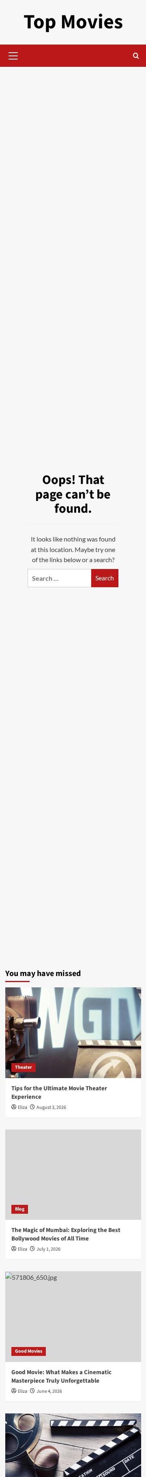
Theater (23, 1067)
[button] (13, 55)
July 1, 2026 (48, 1249)
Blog (19, 1209)
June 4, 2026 (49, 1391)
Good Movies (28, 1351)
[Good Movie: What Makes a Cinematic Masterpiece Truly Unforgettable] (73, 1316)
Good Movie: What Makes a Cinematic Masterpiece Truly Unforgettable (61, 1376)
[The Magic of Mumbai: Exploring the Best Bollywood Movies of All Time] (73, 1175)
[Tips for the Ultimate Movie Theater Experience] (73, 1032)
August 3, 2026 (51, 1107)
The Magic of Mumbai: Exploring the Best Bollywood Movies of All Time (65, 1234)
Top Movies (73, 22)
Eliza (22, 1107)
